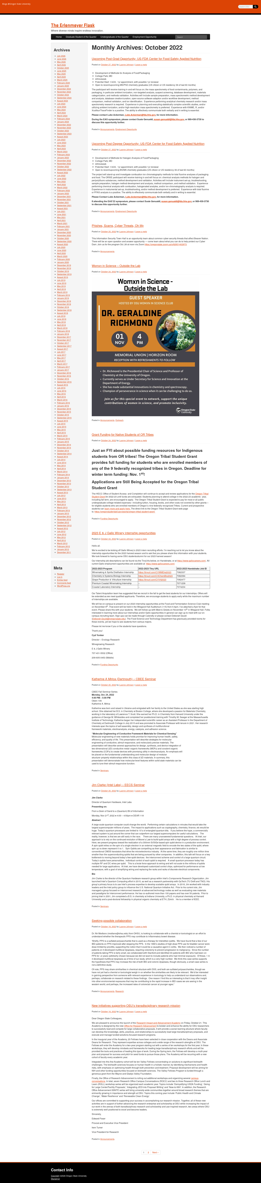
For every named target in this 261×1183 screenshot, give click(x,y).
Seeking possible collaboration (112, 920)
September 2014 (64, 453)
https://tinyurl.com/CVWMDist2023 (154, 572)
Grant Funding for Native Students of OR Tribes (123, 434)
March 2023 (62, 151)
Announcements (107, 129)
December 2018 (64, 301)
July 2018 (61, 316)
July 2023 (61, 139)
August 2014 (62, 456)
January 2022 (63, 193)
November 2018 (64, 304)
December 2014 (64, 444)
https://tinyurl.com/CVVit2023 (152, 579)
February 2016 (63, 402)
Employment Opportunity (144, 36)
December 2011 (64, 552)
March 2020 (62, 256)
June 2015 (61, 426)
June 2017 (61, 355)
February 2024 (63, 118)
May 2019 (61, 286)
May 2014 (61, 465)
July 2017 (61, 352)
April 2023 (61, 148)
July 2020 (61, 247)
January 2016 (63, 405)
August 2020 (62, 244)
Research (119, 991)
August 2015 (62, 420)
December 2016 (64, 372)
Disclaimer (55, 1178)
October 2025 (63, 67)
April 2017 (61, 361)
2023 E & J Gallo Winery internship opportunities (124, 533)
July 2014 (61, 459)
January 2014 (63, 477)
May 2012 (61, 537)
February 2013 (63, 510)
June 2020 (61, 250)
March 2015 (62, 435)
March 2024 (62, 115)
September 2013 (64, 489)
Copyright (55, 1175)
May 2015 (61, 429)
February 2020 (63, 259)
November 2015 (64, 411)
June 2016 (61, 390)
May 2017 (61, 358)
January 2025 (63, 85)
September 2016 (64, 381)
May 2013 (61, 501)
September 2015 (64, 417)
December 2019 (64, 265)
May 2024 (61, 109)
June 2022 (61, 178)
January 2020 (63, 262)
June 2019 (61, 283)
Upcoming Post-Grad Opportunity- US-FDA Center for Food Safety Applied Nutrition (146, 58)
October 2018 (63, 307)
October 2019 (63, 271)
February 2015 (63, 438)
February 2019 (63, 295)
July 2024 (61, 103)
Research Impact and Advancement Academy (158, 1022)
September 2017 (64, 346)
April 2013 (61, 504)
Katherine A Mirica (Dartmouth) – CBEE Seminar (124, 679)
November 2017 (64, 340)
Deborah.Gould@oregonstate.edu (108, 618)
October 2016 (63, 378)
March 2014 (62, 471)
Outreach (119, 420)
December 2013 (64, 480)
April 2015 (61, 432)
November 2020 (64, 235)
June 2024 (61, 106)
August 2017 (62, 349)
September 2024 (64, 97)
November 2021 (64, 199)
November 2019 (64, 268)
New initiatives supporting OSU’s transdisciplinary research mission (136, 1005)
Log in (59, 577)
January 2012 (63, 549)
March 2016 (62, 399)
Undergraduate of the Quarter (114, 36)
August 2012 (62, 528)
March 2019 (62, 292)
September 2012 (64, 525)
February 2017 (63, 367)
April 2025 (61, 76)
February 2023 (63, 154)
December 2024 (64, 88)
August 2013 (62, 492)
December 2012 (64, 516)
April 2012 (61, 540)
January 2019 (63, 298)
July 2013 (61, 495)
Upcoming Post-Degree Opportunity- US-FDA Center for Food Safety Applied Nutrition (148, 143)
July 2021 (61, 211)
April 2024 (61, 112)
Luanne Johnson (126, 64)
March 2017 (62, 364)
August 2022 (62, 172)
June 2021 (61, 214)
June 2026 (61, 58)
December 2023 (64, 124)
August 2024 (62, 100)
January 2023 (63, 157)
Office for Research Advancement (140, 1025)
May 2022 (61, 181)
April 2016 (61, 396)
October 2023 (63, 130)
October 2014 (63, 450)
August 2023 (62, 136)
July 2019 (61, 280)
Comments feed (64, 583)
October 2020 (63, 238)
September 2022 (64, 169)
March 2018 (62, 328)
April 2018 (61, 325)
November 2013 (64, 483)
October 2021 (63, 202)
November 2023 (64, 127)
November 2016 (64, 375)
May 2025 (61, 73)
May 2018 (61, 322)
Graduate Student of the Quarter (81, 36)
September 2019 (64, 274)
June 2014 (61, 462)
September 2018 (64, 310)
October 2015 (63, 414)
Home (59, 36)
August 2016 (62, 384)
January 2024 (63, 121)
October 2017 (63, 343)
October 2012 (63, 522)
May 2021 (61, 217)
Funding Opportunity (109, 518)
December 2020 (64, 232)
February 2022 (63, 190)
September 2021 (64, 205)
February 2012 (63, 546)
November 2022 (64, 163)
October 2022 (63, 166)
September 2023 (64, 133)
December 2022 (64, 160)
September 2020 (64, 241)
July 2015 (61, 423)
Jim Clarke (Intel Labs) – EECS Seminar (118, 785)
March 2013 (62, 507)
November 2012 (64, 519)
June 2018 (61, 319)
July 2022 (61, 175)
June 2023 (61, 142)
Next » (155, 1152)
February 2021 (63, 226)
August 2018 (62, 313)
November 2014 (64, 447)
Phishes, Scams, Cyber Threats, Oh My (118, 225)
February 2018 (63, 331)
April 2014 (61, 468)
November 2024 (64, 91)
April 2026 (61, 64)
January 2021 (63, 229)
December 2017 (64, 337)
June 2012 (61, 534)
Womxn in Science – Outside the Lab (116, 265)
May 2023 (61, 145)
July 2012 (61, 531)
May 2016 (61, 393)
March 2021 (62, 223)
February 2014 (63, 474)
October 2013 (63, 486)
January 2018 (63, 334)
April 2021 (61, 220)
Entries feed (62, 580)
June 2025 (61, 70)
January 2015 (63, 441)
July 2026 (61, 56)
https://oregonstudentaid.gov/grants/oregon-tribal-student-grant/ (124, 511)
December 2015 (64, 408)
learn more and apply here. (118, 508)
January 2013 (63, 513)
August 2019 (62, 277)
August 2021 (62, 208)
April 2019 (61, 289)
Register (60, 574)
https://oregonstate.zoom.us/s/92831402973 (166, 244)
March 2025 (62, 79)
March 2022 (62, 187)
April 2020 (61, 253)
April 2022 (61, 184)
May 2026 (61, 61)
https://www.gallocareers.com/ (191, 560)
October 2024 (63, 94)
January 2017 (63, 370)
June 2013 (61, 498)
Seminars (104, 770)
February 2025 (63, 82)
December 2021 (64, 196)
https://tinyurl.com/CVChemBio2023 (155, 575)
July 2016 (61, 387)
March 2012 (62, 543)
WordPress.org (63, 585)
